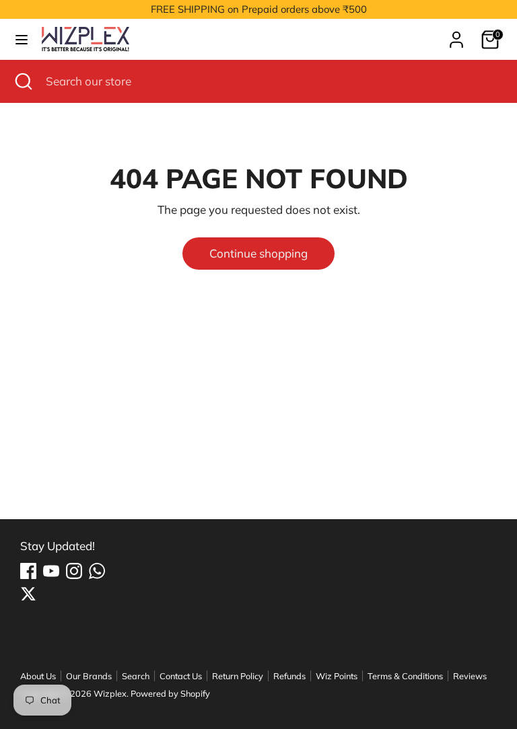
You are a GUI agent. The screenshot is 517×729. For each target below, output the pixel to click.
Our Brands (89, 675)
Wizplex (110, 693)
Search (135, 675)
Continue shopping (258, 253)
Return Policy (237, 675)
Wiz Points (336, 675)
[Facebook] (28, 571)
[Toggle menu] (21, 39)
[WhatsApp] (97, 571)
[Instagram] (74, 571)
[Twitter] (28, 594)
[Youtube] (51, 571)
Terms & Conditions (405, 675)
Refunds (289, 675)
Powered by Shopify (170, 693)
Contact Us (181, 675)
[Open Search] (23, 81)
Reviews (470, 675)
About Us (38, 675)
